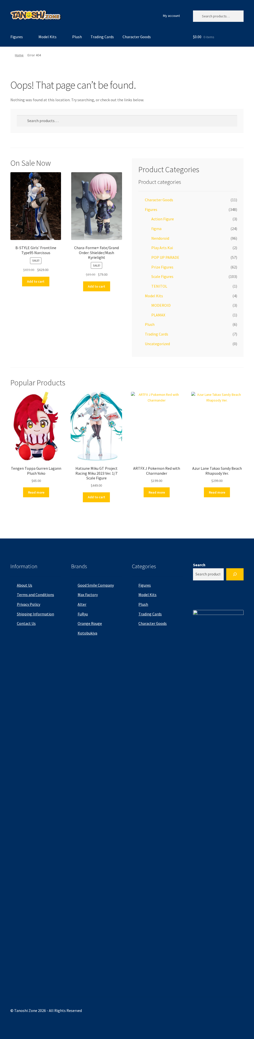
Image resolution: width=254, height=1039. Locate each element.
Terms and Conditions (35, 594)
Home (19, 55)
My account (171, 15)
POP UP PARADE (165, 257)
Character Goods (137, 36)
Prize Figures (162, 267)
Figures (16, 36)
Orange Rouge (90, 623)
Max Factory (88, 594)
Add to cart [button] (35, 281)
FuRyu (83, 613)
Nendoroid (160, 238)
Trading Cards (102, 36)
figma (156, 228)
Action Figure (162, 218)
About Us (24, 585)
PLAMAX (158, 314)
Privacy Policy (28, 604)
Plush (77, 36)
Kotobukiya (87, 633)
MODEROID (161, 305)
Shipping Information (35, 613)
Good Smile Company (96, 585)
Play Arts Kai (162, 247)
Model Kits (47, 36)
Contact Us (26, 623)
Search (199, 564)
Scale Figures (162, 276)
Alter (82, 604)
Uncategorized (157, 343)
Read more (36, 492)
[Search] (235, 574)
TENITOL (159, 286)
